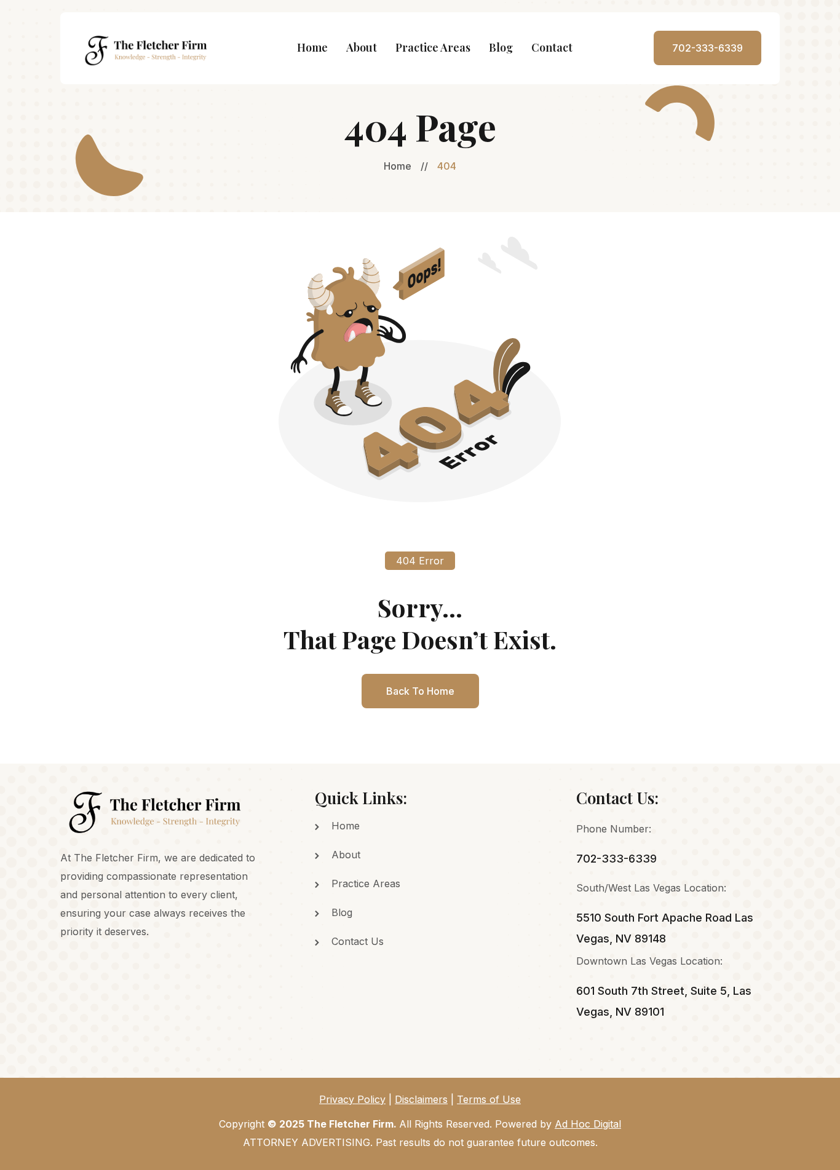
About (361, 47)
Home (312, 47)
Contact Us (357, 941)
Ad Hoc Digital (588, 1124)
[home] (147, 48)
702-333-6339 (707, 48)
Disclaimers (421, 1099)
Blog (501, 47)
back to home (420, 691)
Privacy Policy (352, 1099)
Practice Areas (432, 47)
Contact (552, 47)
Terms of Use (489, 1099)
